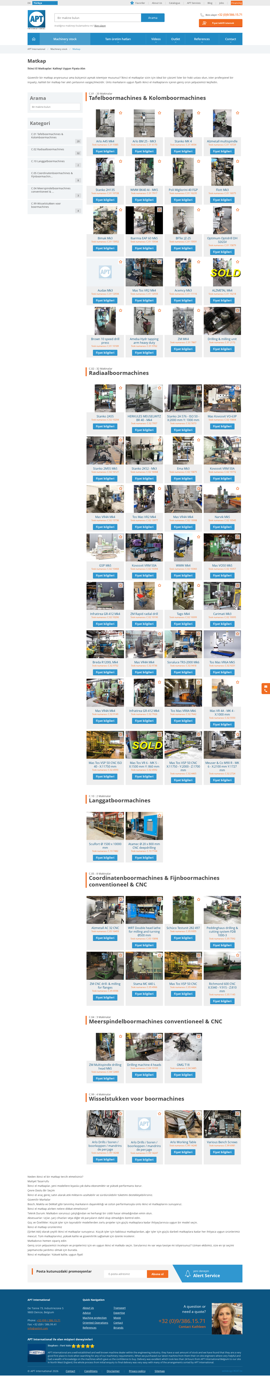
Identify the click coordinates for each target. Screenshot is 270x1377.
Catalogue (174, 3)
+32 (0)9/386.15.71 (229, 15)
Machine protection (95, 1317)
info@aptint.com (38, 1328)
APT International (37, 20)
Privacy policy (137, 1371)
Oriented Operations (95, 1322)
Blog (210, 3)
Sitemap (160, 1371)
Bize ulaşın (100, 25)
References (89, 1327)
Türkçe (38, 3)
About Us (157, 3)
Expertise (119, 1313)
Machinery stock (59, 49)
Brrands (118, 1327)
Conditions (91, 1371)
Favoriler (138, 3)
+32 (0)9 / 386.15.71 (48, 1320)
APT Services (194, 3)
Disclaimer (113, 1371)
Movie (117, 1317)
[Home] (34, 39)
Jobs (221, 3)
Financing (236, 3)
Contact (118, 1322)
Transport (120, 1308)
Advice (87, 1313)
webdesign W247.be (232, 1370)
